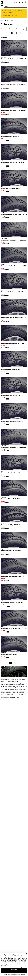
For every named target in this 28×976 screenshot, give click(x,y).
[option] (14, 663)
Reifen (12, 20)
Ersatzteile (4, 29)
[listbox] (14, 663)
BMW (2, 20)
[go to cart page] (26, 2)
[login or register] (23, 2)
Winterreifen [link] (18, 20)
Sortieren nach (7, 33)
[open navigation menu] (2, 6)
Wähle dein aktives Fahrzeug (11, 15)
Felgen (23, 29)
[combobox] (15, 6)
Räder (17, 29)
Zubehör (7, 20)
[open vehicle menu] (19, 2)
